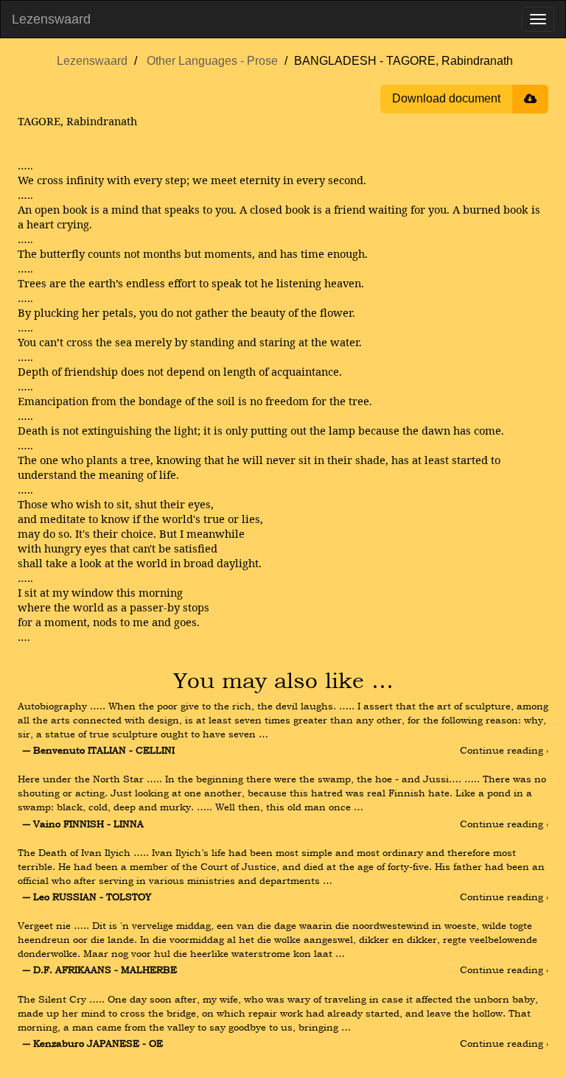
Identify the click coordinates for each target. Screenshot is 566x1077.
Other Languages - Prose (212, 61)
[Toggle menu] (538, 19)
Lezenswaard (51, 19)
